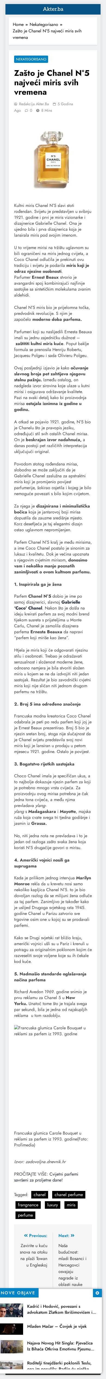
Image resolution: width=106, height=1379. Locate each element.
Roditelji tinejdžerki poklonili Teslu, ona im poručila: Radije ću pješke (59, 1366)
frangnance (28, 1205)
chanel (40, 1194)
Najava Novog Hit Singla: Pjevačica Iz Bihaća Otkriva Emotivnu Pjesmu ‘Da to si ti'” (60, 1349)
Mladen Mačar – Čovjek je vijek (57, 1326)
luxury (52, 1205)
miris (71, 1205)
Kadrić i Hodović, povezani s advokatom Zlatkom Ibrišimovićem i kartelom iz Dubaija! (59, 1312)
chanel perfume (69, 1194)
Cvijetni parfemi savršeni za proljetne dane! (46, 1177)
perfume (25, 1215)
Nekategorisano (31, 59)
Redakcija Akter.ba (34, 104)
